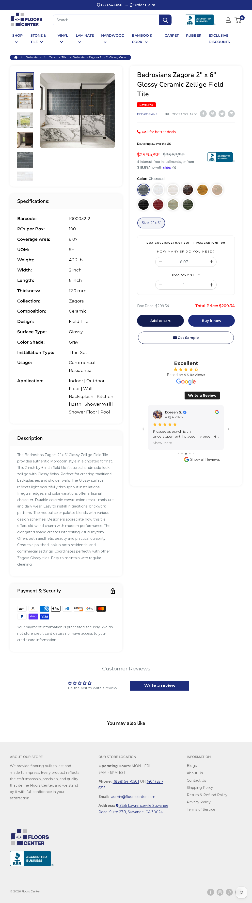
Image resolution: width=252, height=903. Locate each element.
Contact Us (196, 780)
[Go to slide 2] (182, 453)
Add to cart (160, 320)
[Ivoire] (217, 190)
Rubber (193, 35)
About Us (195, 773)
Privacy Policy (199, 802)
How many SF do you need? (186, 251)
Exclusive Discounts (219, 38)
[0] (238, 20)
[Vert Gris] (173, 204)
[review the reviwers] (217, 413)
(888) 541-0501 (126, 781)
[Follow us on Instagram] (220, 892)
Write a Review (202, 395)
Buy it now (211, 320)
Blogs (192, 765)
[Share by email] (231, 113)
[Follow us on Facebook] (210, 892)
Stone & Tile (38, 38)
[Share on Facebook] (203, 113)
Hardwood (113, 35)
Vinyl (63, 35)
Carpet (172, 35)
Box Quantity (186, 274)
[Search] (165, 20)
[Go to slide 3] (186, 454)
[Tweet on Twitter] (222, 113)
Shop (17, 35)
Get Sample (188, 337)
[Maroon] (188, 190)
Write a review (159, 685)
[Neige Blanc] (158, 190)
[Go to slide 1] (178, 453)
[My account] (228, 20)
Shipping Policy (200, 787)
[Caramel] (202, 190)
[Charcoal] (143, 190)
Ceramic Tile (57, 57)
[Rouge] (158, 204)
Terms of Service (201, 809)
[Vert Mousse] (188, 204)
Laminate (85, 35)
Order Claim (143, 5)
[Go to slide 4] (189, 453)
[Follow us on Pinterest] (229, 892)
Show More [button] (162, 443)
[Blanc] (173, 190)
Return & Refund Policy (207, 795)
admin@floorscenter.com (132, 796)
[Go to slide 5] (193, 453)
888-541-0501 (112, 5)
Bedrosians (33, 57)
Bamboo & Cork (142, 38)
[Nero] (143, 204)
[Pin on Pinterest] (212, 113)
